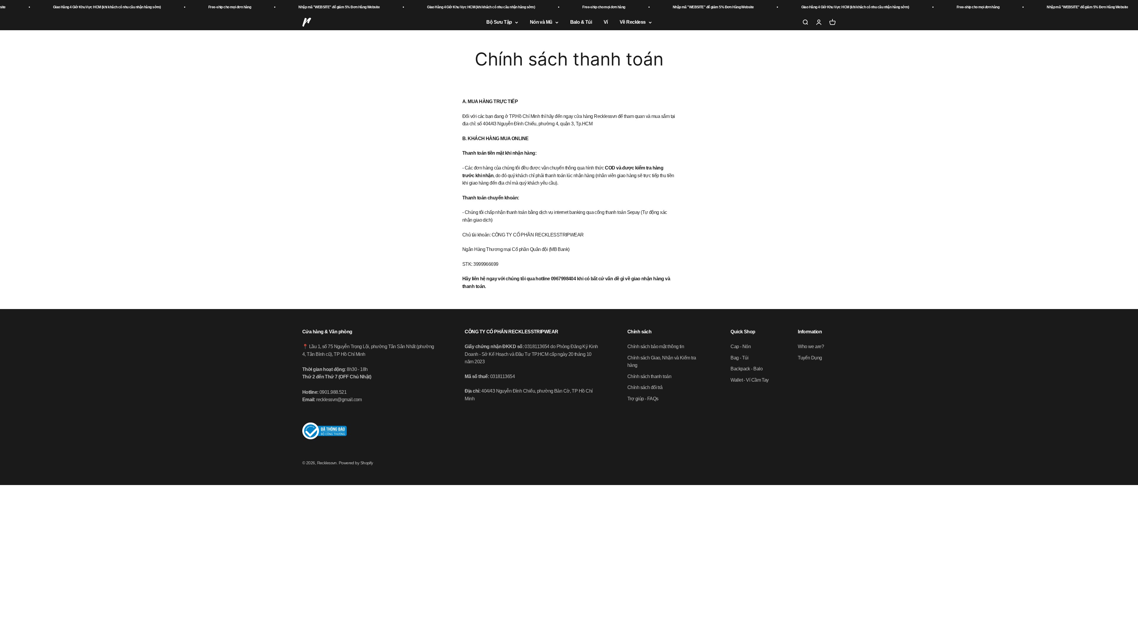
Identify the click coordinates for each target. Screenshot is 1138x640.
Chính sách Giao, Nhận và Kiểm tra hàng (661, 361)
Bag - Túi (739, 357)
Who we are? (811, 346)
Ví (606, 22)
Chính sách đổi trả (645, 387)
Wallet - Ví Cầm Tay (749, 380)
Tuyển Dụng (810, 357)
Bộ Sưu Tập (499, 22)
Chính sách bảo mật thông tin (655, 346)
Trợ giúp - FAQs (642, 398)
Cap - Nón (741, 346)
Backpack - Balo (747, 368)
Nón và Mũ (541, 22)
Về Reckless (633, 22)
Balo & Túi (581, 22)
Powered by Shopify (356, 462)
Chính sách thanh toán (649, 376)
